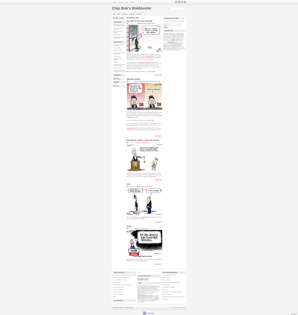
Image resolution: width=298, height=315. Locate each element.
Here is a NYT (129, 259)
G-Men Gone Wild (118, 50)
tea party (171, 50)
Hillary (164, 40)
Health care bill (182, 39)
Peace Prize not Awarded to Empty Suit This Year (142, 140)
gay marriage (152, 290)
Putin (164, 48)
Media (146, 228)
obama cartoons (173, 44)
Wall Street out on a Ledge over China (139, 21)
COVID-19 (151, 81)
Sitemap (121, 2)
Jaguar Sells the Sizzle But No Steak (119, 38)
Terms (126, 2)
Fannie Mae (178, 37)
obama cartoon (166, 44)
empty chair (153, 176)
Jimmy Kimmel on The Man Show (119, 29)
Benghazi (171, 33)
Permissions (124, 14)
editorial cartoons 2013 (178, 36)
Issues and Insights (130, 128)
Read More (158, 75)
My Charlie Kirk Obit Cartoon (118, 32)
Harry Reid (169, 39)
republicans (168, 48)
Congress (182, 33)
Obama (171, 42)
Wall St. (153, 23)
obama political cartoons (144, 298)
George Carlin (151, 120)
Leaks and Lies (117, 56)
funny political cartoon (175, 38)
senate (178, 48)
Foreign (155, 81)
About (118, 14)
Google (128, 226)
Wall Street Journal (143, 62)
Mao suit (139, 68)
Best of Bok (138, 14)
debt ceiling (168, 34)
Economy (144, 23)
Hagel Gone (165, 299)
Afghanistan (166, 33)
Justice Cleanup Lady (119, 287)
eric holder (173, 37)
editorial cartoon (167, 36)
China (140, 23)
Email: (164, 25)
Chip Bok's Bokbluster (131, 8)
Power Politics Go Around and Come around (119, 65)
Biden (175, 33)
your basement (129, 125)
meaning (135, 218)
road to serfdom (152, 71)
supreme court (144, 301)
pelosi (170, 47)
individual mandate (174, 40)
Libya (164, 43)
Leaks (128, 184)
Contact (114, 2)
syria (167, 49)
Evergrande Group (149, 56)
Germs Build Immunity (133, 79)
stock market (149, 23)
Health (159, 81)
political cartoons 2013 (178, 47)
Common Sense (117, 292)
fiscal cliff (168, 38)
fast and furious (155, 289)
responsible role (144, 217)
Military (146, 186)
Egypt (164, 37)
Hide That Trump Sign (119, 289)
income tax (168, 40)
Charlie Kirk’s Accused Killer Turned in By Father (119, 25)
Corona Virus (146, 81)
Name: (164, 24)
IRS (180, 40)
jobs (181, 40)
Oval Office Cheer (118, 294)
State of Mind (117, 35)
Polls (115, 296)
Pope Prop (116, 62)
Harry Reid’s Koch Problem (118, 59)
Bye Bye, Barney (118, 48)
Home (114, 14)
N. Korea (151, 186)
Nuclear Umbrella (118, 68)
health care (174, 39)
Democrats (174, 34)
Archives (115, 84)
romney (174, 48)
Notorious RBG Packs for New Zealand (119, 53)
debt (164, 34)
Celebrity (138, 81)
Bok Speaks (132, 14)
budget (177, 33)
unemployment (177, 49)
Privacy (132, 2)
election (168, 37)
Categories (115, 77)
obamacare (179, 43)
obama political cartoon (152, 296)
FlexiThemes (183, 307)
